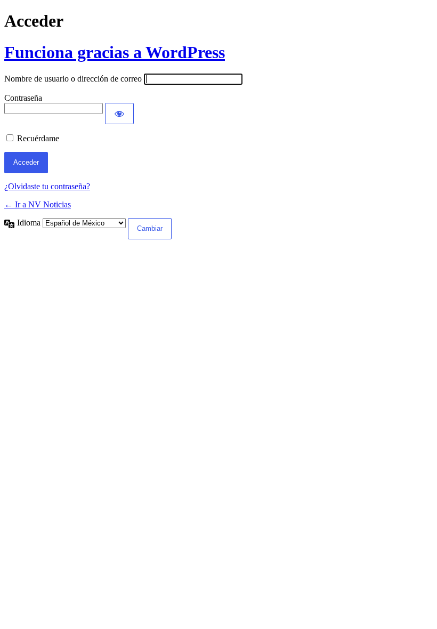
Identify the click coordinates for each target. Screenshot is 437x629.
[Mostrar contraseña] (119, 113)
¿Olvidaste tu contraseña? (47, 186)
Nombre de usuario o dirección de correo (73, 78)
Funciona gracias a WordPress (114, 52)
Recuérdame (38, 138)
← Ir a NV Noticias (37, 204)
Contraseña (23, 97)
